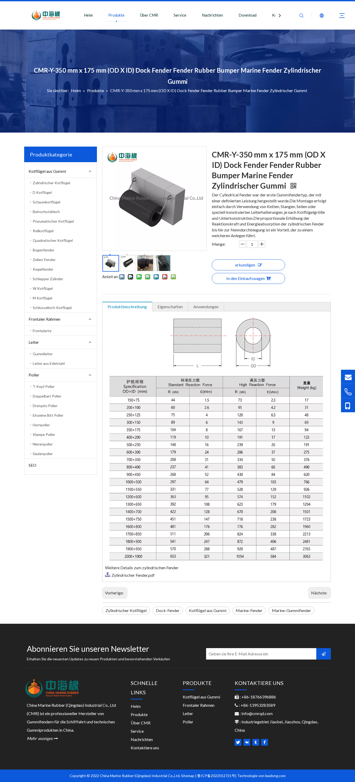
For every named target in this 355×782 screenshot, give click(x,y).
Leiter (34, 342)
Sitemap (187, 775)
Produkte (116, 15)
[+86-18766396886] (348, 391)
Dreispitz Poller (45, 405)
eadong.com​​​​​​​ (276, 775)
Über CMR (149, 15)
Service (180, 15)
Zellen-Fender (44, 259)
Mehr (42, 738)
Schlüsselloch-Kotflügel (52, 307)
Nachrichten (212, 15)
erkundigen (245, 264)
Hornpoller (41, 425)
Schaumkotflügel (46, 202)
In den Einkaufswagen (245, 278)
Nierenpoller (43, 444)
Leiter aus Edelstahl (49, 363)
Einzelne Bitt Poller (48, 415)
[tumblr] (255, 742)
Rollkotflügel (43, 231)
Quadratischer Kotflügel (53, 240)
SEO (32, 465)
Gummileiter (43, 354)
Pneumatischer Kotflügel (53, 221)
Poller (34, 374)
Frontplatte (42, 330)
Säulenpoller (43, 453)
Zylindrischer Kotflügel (51, 183)
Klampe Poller (44, 434)
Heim (88, 15)
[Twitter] (238, 742)
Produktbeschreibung (127, 306)
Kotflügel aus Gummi (47, 171)
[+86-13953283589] (348, 405)
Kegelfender (43, 269)
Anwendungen (206, 306)
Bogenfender (43, 250)
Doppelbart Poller (47, 396)
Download (248, 15)
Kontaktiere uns (145, 747)
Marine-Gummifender (291, 610)
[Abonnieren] (323, 654)
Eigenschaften (170, 306)
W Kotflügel (43, 288)
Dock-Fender (168, 610)
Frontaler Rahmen (44, 319)
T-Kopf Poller (44, 386)
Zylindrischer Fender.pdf (133, 575)
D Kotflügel (42, 192)
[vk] (247, 742)
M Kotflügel (42, 298)
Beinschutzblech (46, 211)
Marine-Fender (249, 610)
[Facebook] (264, 742)
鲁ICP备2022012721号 (216, 775)
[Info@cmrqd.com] (348, 376)
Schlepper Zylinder (48, 279)
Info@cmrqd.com (257, 713)
